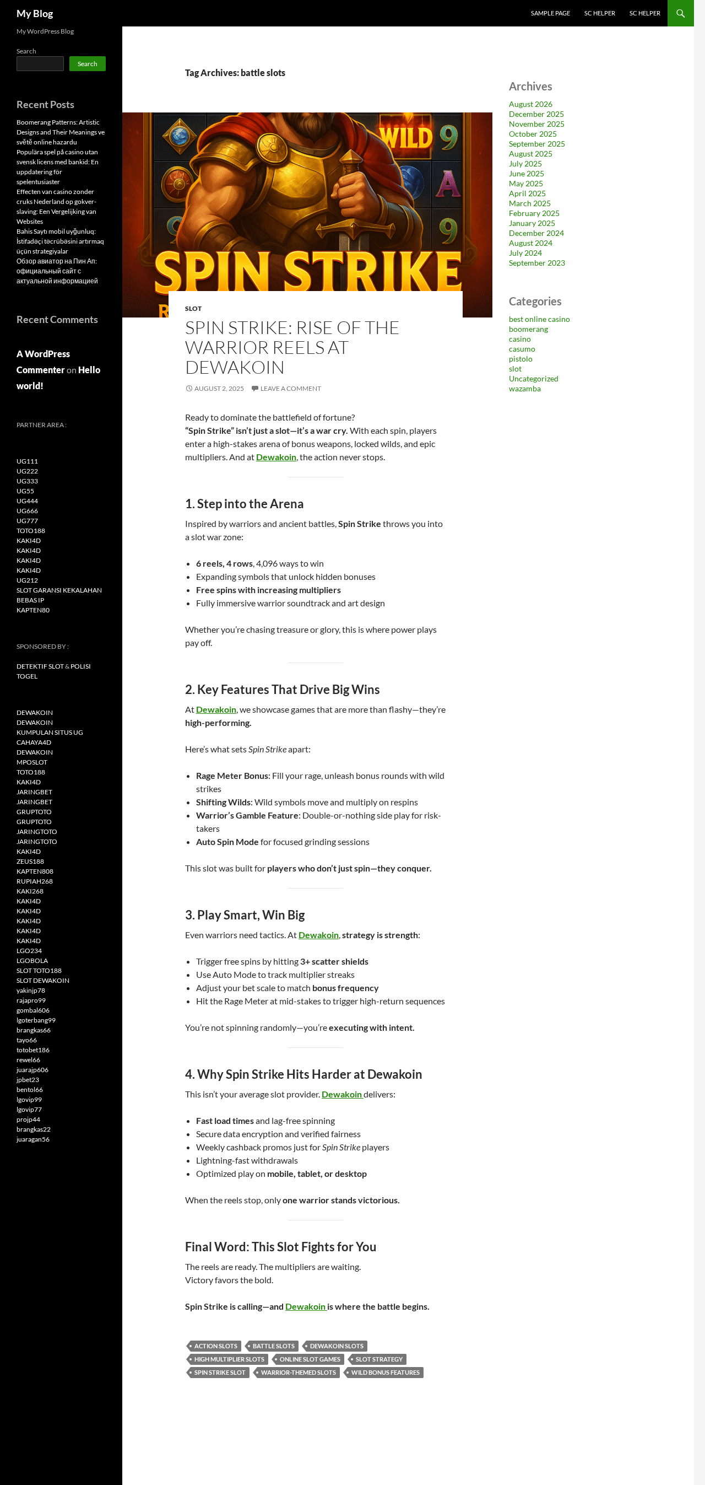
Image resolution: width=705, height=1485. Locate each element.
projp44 (28, 1119)
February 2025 (534, 213)
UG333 (27, 481)
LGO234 (29, 950)
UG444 (27, 501)
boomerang (528, 328)
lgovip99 (29, 1099)
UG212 (27, 580)
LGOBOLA (32, 960)
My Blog (35, 13)
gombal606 (33, 1010)
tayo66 (27, 1040)
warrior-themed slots (298, 1372)
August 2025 (530, 153)
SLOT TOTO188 (39, 970)
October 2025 (533, 133)
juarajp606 (32, 1070)
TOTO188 (31, 530)
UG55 (25, 491)
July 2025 (525, 163)
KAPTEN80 (33, 610)
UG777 (27, 520)
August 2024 (530, 243)
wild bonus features (385, 1372)
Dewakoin (276, 456)
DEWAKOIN (35, 712)
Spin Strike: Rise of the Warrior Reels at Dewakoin (292, 347)
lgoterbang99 (36, 1020)
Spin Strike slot (220, 1372)
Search (26, 51)
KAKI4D (29, 540)
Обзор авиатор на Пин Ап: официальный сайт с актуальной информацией (57, 271)
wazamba (525, 388)
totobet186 (33, 1050)
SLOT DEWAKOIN (43, 980)
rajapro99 (31, 1000)
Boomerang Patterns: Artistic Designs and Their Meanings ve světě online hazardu (61, 132)
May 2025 (526, 183)
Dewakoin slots (337, 1345)
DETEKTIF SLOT (40, 666)
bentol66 (30, 1089)
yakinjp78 (31, 990)
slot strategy (379, 1359)
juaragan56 (33, 1139)
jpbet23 (28, 1079)
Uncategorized (533, 378)
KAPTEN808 (35, 871)
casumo (522, 348)
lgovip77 (29, 1109)
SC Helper (599, 13)
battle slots (274, 1345)
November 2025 (537, 123)
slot (193, 308)
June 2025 (526, 173)
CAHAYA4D (34, 742)
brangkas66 (34, 1030)
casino (520, 338)
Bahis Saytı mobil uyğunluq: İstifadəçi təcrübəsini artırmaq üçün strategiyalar (60, 241)
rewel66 (28, 1060)
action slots (215, 1345)
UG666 (27, 511)
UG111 (27, 461)
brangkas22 (34, 1129)
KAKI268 (30, 891)
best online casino (539, 319)
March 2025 (530, 203)
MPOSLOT (32, 762)
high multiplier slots (229, 1359)
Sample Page (550, 13)
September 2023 (537, 262)
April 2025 (527, 193)
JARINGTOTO (37, 831)
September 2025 (537, 143)
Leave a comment (291, 388)
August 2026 (530, 104)
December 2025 (536, 114)
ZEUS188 (30, 861)
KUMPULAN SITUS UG (50, 732)
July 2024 (525, 252)
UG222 (27, 471)
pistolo (521, 358)
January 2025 (532, 223)
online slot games (310, 1359)
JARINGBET (34, 792)
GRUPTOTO (34, 812)
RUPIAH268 (35, 881)
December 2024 (536, 233)
